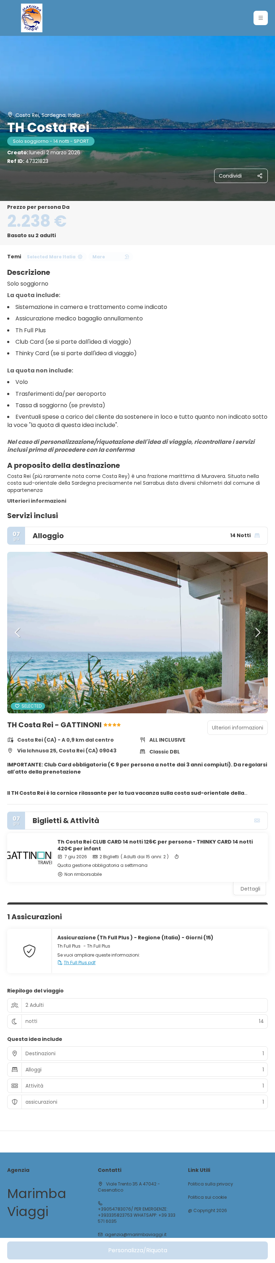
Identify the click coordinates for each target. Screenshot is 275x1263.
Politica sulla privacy (210, 1184)
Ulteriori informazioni (36, 500)
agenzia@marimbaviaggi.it (136, 1235)
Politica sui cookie (207, 1197)
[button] (261, 18)
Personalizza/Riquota (137, 1250)
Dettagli (250, 888)
